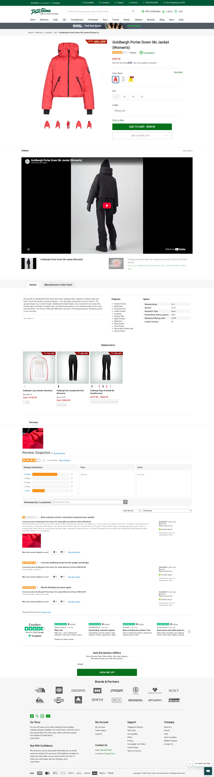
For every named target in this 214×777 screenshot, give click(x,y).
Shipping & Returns (135, 727)
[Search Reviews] (125, 502)
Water (126, 19)
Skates (138, 19)
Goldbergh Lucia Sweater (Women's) (37, 390)
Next (102, 78)
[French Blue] (103, 386)
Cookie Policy (133, 747)
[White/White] (95, 386)
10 (58, 405)
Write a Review (64, 460)
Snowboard (77, 19)
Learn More (34, 738)
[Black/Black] (92, 386)
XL (28, 402)
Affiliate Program (170, 741)
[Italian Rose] (106, 386)
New (171, 19)
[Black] (58, 386)
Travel (115, 19)
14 (65, 405)
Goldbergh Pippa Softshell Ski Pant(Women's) (102, 391)
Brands (151, 19)
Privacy (130, 741)
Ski (64, 19)
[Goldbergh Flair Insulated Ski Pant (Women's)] (73, 367)
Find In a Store (118, 120)
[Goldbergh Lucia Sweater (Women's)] (39, 367)
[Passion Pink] (99, 386)
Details (33, 284)
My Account (100, 727)
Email (80, 664)
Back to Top (46, 612)
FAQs (129, 737)
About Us (168, 727)
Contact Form (109, 753)
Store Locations (170, 737)
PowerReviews (59, 453)
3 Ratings (133, 52)
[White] (24, 386)
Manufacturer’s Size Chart (58, 284)
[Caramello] (110, 386)
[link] (107, 26)
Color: (117, 73)
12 (61, 405)
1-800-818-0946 (105, 750)
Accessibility (132, 734)
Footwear (93, 19)
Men (32, 19)
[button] (31, 541)
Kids (55, 19)
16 (116, 402)
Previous (34, 78)
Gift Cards (131, 730)
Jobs (166, 734)
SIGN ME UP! (107, 672)
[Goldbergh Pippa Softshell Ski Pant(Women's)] (106, 367)
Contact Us (168, 744)
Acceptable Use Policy (136, 744)
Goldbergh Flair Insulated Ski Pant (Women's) (70, 391)
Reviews (33, 422)
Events (167, 730)
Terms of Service (134, 751)
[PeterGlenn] (44, 11)
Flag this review (74, 552)
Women (44, 19)
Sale (181, 19)
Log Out (98, 734)
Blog (162, 19)
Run (105, 19)
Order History (100, 730)
